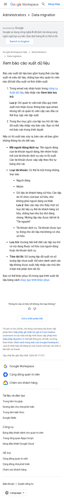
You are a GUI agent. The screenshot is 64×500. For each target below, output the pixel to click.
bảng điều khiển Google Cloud (18, 443)
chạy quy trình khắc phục (34, 280)
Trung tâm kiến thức (13, 412)
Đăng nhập (54, 4)
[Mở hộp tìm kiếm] (43, 4)
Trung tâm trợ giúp (13, 401)
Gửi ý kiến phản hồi (32, 318)
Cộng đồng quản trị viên (15, 458)
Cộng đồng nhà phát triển (16, 464)
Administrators (14, 15)
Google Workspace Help (15, 52)
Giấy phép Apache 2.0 (13, 339)
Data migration (43, 15)
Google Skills (9, 417)
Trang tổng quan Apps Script (18, 438)
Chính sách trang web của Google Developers (36, 342)
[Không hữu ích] (34, 308)
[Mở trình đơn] (5, 4)
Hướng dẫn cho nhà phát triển (18, 406)
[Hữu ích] (29, 308)
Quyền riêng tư (25, 483)
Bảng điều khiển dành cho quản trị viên (23, 432)
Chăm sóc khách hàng (14, 469)
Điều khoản (9, 483)
